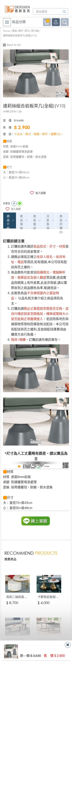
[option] (36, 73)
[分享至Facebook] (14, 203)
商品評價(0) (61, 221)
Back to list (13, 45)
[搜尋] (64, 13)
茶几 (27, 30)
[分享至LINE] (19, 203)
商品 (14, 30)
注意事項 (47, 221)
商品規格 (21, 221)
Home (6, 30)
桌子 (21, 30)
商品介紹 (8, 221)
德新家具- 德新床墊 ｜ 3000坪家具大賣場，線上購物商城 (17, 9)
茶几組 (35, 30)
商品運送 (34, 221)
